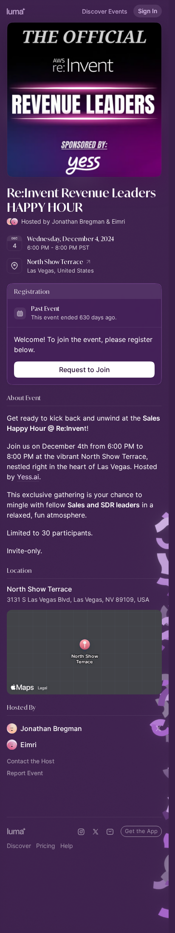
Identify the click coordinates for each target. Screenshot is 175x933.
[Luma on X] (95, 832)
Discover (19, 845)
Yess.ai (28, 476)
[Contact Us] (110, 832)
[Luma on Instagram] (81, 832)
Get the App (141, 831)
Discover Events (104, 11)
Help (66, 845)
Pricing (45, 845)
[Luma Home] (16, 11)
